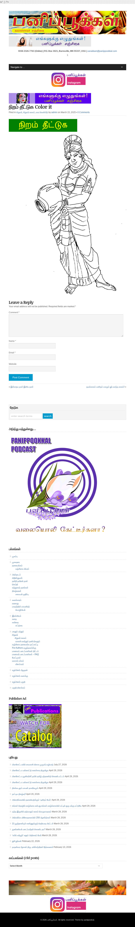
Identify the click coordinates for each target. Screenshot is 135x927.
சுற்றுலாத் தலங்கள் (20, 587)
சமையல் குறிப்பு (22, 594)
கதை (14, 619)
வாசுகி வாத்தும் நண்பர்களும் (27, 641)
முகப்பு (15, 556)
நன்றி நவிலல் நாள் (20, 581)
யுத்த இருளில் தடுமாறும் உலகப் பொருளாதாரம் (31, 811)
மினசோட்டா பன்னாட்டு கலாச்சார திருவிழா (30, 770)
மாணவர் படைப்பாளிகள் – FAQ (25, 654)
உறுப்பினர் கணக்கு (20, 676)
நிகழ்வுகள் (16, 591)
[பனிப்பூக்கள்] (67, 33)
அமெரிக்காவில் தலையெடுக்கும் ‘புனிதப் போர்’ (31, 800)
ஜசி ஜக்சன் (17, 841)
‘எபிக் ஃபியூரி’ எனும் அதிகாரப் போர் (26, 835)
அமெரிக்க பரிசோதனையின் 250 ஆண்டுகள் (31, 817)
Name (12, 341)
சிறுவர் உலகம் (29, 112)
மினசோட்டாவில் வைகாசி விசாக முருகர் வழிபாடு (32, 764)
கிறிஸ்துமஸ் (17, 578)
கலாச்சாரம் (16, 600)
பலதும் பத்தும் (18, 631)
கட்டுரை (18, 625)
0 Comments (84, 112)
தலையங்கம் (17, 565)
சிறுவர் (19, 112)
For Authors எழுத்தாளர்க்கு (24, 648)
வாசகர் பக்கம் (18, 661)
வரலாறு (15, 603)
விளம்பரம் (19, 664)
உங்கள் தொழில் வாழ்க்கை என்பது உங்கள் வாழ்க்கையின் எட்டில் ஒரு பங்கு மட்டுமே (47, 806)
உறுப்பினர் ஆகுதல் (20, 670)
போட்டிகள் (16, 658)
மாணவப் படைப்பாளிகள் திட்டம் (25, 651)
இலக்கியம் (16, 616)
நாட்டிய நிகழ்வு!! (19, 794)
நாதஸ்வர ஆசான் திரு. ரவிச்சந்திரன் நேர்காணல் (32, 847)
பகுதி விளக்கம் (18, 688)
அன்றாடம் (16, 574)
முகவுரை (16, 562)
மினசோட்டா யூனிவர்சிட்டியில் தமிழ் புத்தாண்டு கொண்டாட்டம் (38, 776)
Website (13, 364)
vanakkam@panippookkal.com (102, 51)
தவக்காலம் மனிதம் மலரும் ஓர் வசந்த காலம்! (105, 387)
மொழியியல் (20, 610)
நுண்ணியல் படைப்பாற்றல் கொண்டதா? (28, 829)
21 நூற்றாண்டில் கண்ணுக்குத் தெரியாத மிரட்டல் (32, 823)
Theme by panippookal (84, 920)
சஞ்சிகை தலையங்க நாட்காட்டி (25, 644)
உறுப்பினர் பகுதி (18, 682)
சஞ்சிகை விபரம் (22, 569)
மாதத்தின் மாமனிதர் (21, 606)
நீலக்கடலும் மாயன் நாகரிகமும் (25, 788)
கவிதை (15, 622)
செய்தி (15, 584)
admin (54, 112)
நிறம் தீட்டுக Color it (30, 106)
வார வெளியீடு (42, 112)
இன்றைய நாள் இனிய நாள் (22, 387)
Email (12, 352)
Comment (14, 312)
